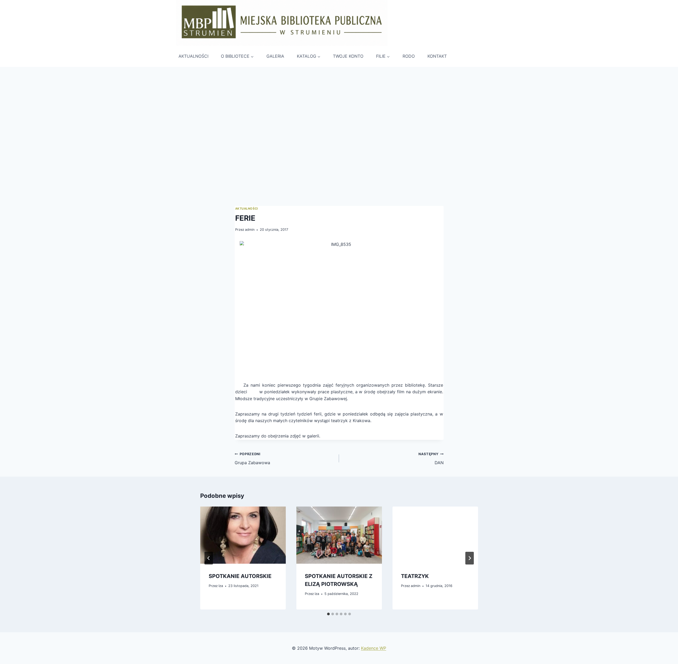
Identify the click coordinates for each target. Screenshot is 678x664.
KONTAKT (437, 56)
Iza (220, 586)
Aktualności (246, 208)
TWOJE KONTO (348, 56)
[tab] (328, 614)
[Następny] (469, 558)
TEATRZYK (415, 576)
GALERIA (275, 56)
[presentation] (243, 535)
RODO (409, 56)
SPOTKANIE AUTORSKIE (240, 576)
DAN (430, 458)
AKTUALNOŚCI (193, 56)
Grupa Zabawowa (252, 458)
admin (250, 230)
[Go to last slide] (208, 558)
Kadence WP (373, 648)
